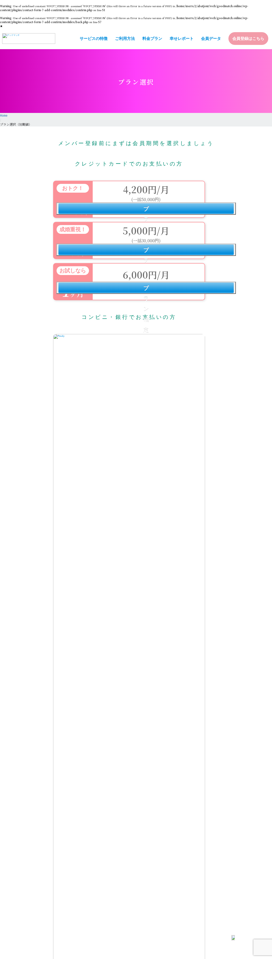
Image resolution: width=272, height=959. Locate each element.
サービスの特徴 (94, 38)
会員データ (211, 38)
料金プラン (152, 38)
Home (3, 115)
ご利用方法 (125, 38)
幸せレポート (182, 38)
